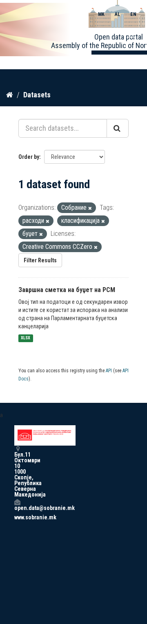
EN (133, 14)
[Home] (9, 94)
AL (117, 14)
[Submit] (118, 128)
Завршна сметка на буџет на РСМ (66, 290)
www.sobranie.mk (17, 517)
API (109, 371)
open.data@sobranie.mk (17, 508)
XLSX (25, 338)
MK (101, 14)
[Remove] (90, 208)
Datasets (37, 94)
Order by (28, 157)
